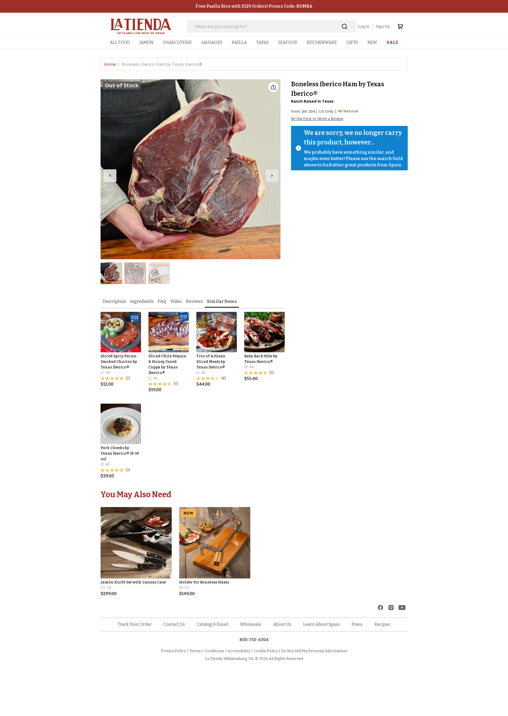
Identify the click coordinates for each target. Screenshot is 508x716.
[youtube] (402, 607)
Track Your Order (135, 624)
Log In (363, 26)
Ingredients (142, 301)
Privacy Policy (173, 651)
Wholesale (250, 624)
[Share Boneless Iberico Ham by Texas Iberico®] (273, 87)
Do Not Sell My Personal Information (314, 651)
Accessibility (239, 651)
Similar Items (222, 301)
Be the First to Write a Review (317, 119)
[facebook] (380, 607)
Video (176, 301)
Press (357, 624)
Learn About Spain (321, 624)
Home (112, 64)
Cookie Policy (266, 651)
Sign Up (383, 26)
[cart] (400, 26)
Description (114, 301)
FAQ (162, 301)
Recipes (382, 624)
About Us (282, 624)
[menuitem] (120, 42)
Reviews (194, 301)
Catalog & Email (212, 624)
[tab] (114, 302)
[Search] (344, 26)
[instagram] (391, 607)
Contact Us (174, 624)
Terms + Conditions (206, 651)
